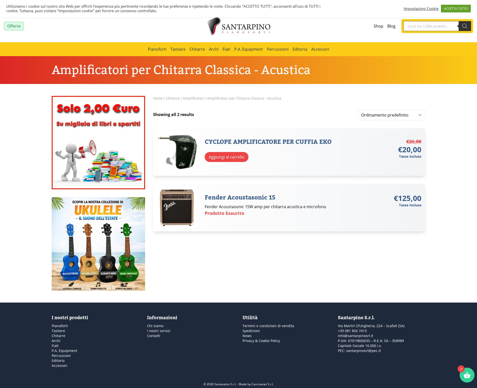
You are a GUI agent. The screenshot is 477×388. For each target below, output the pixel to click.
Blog (391, 26)
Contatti (153, 335)
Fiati (226, 49)
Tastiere (178, 49)
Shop (378, 26)
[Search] (465, 26)
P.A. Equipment (248, 49)
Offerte (14, 26)
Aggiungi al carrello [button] (226, 156)
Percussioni (278, 49)
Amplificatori (193, 98)
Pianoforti (157, 49)
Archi (214, 49)
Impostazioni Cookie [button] (421, 8)
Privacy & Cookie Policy (261, 340)
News (247, 335)
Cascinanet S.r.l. (262, 384)
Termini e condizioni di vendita (268, 325)
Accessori (320, 49)
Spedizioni (251, 330)
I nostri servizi (158, 330)
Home (158, 98)
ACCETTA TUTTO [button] (456, 8)
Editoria (300, 49)
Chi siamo (155, 325)
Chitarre (197, 49)
